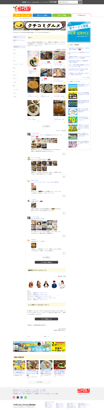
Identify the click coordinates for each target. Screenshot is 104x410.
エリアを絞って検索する (46, 262)
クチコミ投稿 (53, 2)
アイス (28, 336)
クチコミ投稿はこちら (46, 319)
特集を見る (82, 15)
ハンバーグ (15, 89)
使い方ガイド (16, 391)
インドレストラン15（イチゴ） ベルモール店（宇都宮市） (45, 182)
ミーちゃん (30, 68)
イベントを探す (43, 15)
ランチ (14, 49)
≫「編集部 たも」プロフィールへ (39, 294)
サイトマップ (43, 391)
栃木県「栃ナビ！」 (48, 403)
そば (14, 67)
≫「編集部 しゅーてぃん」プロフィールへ (46, 297)
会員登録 (24, 2)
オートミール (34, 157)
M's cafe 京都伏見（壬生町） (38, 218)
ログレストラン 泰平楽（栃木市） (39, 159)
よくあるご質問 (24, 391)
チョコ (14, 75)
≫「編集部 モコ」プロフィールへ (39, 299)
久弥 (29, 94)
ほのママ (33, 180)
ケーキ (14, 82)
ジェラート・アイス (18, 64)
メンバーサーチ (44, 2)
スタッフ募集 (55, 393)
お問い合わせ (35, 391)
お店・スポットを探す (24, 15)
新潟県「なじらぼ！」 (60, 404)
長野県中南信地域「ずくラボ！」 (84, 404)
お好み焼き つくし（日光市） (33, 96)
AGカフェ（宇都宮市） (32, 119)
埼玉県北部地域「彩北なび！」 (71, 407)
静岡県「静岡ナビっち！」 (72, 403)
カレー (14, 60)
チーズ (14, 78)
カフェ (14, 53)
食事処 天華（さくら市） (45, 96)
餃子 (14, 85)
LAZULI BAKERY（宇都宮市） (59, 96)
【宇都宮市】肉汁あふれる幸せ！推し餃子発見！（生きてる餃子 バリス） (60, 371)
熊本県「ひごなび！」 (60, 403)
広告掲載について (17, 393)
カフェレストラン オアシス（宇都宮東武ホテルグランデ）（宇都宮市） (33, 72)
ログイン (29, 2)
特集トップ (46, 336)
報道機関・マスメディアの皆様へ (42, 393)
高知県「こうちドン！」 (82, 407)
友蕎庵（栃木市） (44, 80)
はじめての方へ (36, 2)
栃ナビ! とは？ (84, 394)
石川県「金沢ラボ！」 (49, 407)
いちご (14, 93)
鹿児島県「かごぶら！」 (60, 407)
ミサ (42, 78)
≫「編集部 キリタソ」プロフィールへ (42, 296)
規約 (30, 391)
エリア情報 (63, 15)
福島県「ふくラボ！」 (49, 404)
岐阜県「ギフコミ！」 (71, 404)
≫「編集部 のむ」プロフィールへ (39, 292)
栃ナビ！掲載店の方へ (28, 393)
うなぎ (14, 96)
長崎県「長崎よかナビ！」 (83, 403)
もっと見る (87, 77)
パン (65, 336)
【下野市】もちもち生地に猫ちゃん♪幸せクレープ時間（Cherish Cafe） (46, 372)
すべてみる (39, 382)
